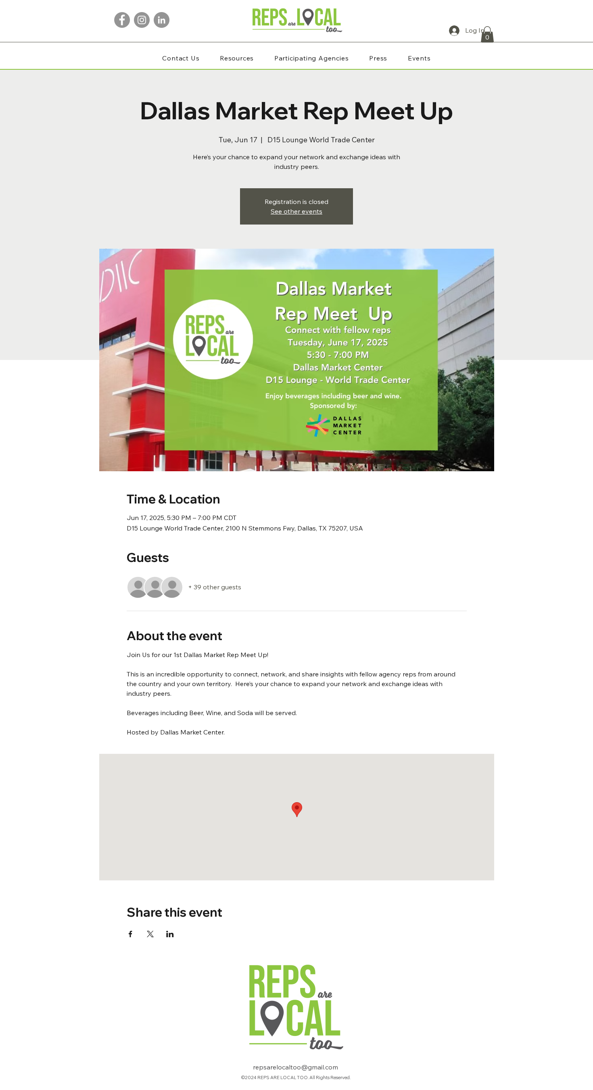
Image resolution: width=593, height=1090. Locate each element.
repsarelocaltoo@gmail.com (295, 1067)
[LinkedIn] (161, 20)
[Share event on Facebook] (130, 934)
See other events (296, 211)
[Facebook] (122, 20)
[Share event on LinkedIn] (170, 934)
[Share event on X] (150, 934)
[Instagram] (142, 20)
